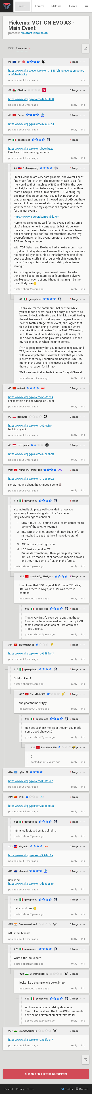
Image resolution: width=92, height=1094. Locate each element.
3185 (21, 797)
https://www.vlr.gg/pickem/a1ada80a (31, 805)
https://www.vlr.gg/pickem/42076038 (31, 99)
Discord (83, 1089)
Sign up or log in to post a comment (46, 1073)
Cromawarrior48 (28, 924)
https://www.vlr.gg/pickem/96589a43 (31, 653)
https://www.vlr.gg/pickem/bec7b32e (30, 148)
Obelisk (21, 90)
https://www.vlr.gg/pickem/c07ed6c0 (31, 454)
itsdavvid (22, 416)
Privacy (20, 1089)
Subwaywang (30, 168)
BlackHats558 (26, 644)
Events (73, 6)
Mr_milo (23, 846)
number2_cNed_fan (30, 470)
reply (74, 105)
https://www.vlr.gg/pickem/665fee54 (30, 397)
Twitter (69, 1089)
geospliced (23, 139)
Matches (56, 6)
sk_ (19, 61)
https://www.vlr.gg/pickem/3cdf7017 (30, 1039)
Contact (8, 1089)
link (83, 80)
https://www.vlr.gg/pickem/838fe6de (30, 781)
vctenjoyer (23, 445)
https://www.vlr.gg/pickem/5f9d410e (30, 855)
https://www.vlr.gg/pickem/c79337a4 (31, 124)
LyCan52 (23, 772)
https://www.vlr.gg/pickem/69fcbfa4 (30, 425)
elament (23, 871)
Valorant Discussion (34, 33)
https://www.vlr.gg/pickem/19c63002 (31, 478)
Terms (31, 1089)
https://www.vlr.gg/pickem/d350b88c (31, 883)
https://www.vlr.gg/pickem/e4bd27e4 (36, 216)
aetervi (21, 388)
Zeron (21, 115)
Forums (39, 6)
